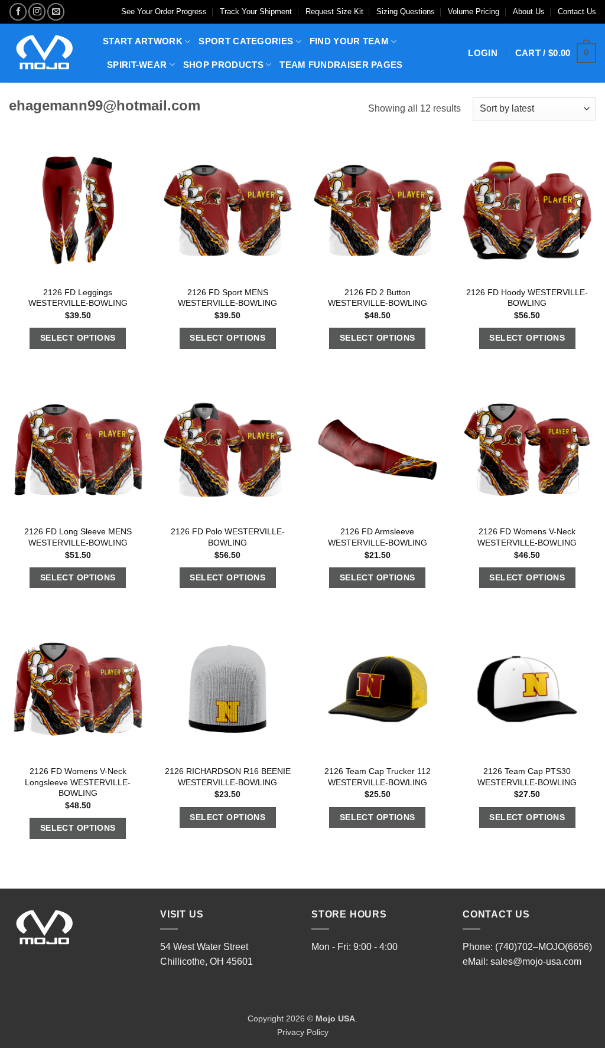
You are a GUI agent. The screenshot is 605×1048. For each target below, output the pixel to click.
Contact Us (577, 11)
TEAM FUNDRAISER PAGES (340, 65)
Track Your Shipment (256, 11)
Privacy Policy (302, 1032)
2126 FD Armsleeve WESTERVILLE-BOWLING (377, 537)
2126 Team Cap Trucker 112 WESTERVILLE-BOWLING (377, 776)
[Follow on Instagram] (36, 11)
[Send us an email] (55, 11)
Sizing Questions (405, 11)
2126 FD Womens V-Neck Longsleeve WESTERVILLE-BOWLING (78, 782)
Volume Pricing (473, 11)
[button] (555, 53)
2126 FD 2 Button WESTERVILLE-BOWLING (377, 298)
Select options (78, 337)
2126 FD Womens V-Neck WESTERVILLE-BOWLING (527, 537)
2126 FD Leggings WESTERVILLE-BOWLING (78, 298)
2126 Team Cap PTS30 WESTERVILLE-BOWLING (527, 776)
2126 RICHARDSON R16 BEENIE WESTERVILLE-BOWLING (228, 776)
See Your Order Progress (164, 11)
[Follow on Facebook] (18, 11)
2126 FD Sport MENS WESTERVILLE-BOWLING (227, 298)
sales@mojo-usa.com (535, 961)
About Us (529, 11)
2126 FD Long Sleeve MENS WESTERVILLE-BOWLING (78, 537)
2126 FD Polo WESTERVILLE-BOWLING (228, 537)
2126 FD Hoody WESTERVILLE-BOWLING (527, 298)
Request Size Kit (334, 11)
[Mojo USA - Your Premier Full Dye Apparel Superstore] (47, 53)
